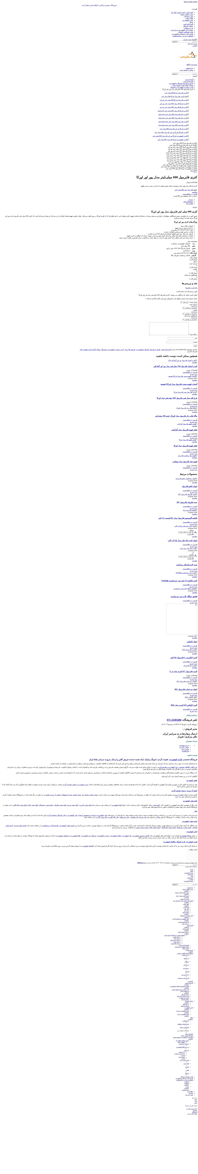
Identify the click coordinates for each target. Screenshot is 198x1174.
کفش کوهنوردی (191, 780)
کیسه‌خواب (190, 878)
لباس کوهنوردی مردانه (182, 1011)
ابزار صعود (182, 1052)
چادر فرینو (143, 817)
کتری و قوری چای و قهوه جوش (180, 989)
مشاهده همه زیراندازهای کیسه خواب (174, 935)
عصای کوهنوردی (188, 881)
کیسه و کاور (185, 912)
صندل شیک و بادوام (91, 795)
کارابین (183, 1055)
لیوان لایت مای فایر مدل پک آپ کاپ (182, 540)
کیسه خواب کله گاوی (168, 827)
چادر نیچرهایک (124, 817)
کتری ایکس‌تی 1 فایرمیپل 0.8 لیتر (183, 657)
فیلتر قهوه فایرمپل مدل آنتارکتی (184, 430)
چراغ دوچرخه (185, 975)
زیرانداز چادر (185, 924)
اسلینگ (187, 1073)
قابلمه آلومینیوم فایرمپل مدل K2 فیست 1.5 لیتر (177, 518)
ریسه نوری (186, 968)
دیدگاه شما (193, 334)
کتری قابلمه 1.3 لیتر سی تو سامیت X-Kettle (179, 581)
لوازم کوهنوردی (175, 759)
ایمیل (195, 342)
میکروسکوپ (185, 1090)
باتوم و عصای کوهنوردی (182, 1040)
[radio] (186, 530)
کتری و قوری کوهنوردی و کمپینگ (112, 349)
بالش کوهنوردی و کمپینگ (182, 947)
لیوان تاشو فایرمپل (189, 486)
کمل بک (186, 909)
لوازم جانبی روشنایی (183, 978)
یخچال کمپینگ (185, 999)
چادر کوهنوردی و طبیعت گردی (180, 919)
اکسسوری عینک (184, 1027)
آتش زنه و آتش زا (184, 998)
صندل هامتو (77, 795)
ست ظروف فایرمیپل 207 (187, 502)
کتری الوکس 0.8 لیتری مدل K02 (184, 705)
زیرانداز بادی (177, 938)
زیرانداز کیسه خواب (183, 932)
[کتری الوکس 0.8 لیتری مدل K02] (191, 697)
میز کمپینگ (186, 1004)
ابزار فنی (186, 1050)
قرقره (183, 1058)
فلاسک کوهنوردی (169, 842)
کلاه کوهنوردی (75, 836)
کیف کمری (186, 907)
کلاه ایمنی (186, 1063)
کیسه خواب (185, 929)
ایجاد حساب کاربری (191, 1109)
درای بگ (186, 910)
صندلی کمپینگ (185, 1006)
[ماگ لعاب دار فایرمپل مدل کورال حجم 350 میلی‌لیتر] (186, 408)
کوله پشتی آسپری (85, 805)
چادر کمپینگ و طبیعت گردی (56, 815)
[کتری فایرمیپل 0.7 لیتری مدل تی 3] (190, 665)
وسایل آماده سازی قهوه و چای (90, 349)
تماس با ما (185, 749)
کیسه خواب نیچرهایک (184, 827)
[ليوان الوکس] (181, 634)
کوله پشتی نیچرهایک (46, 805)
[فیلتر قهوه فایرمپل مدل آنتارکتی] (187, 424)
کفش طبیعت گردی (69, 784)
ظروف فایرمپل (130, 349)
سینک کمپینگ (185, 994)
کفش (191, 871)
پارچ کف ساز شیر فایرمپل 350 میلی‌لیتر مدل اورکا (177, 398)
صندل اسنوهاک (67, 795)
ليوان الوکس (192, 642)
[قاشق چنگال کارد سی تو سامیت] (185, 588)
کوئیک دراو (182, 1057)
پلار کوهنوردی (126, 836)
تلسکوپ (186, 1083)
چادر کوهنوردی (72, 815)
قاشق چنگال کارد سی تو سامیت (184, 596)
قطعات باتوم (181, 1042)
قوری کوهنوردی (191, 842)
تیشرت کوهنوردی (103, 836)
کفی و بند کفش (184, 899)
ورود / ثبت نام (189, 1095)
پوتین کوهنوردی (82, 784)
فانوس (187, 971)
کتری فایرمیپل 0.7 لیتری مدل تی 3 (183, 671)
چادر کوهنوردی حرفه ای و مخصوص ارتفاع (92, 815)
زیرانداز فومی (177, 937)
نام (196, 338)
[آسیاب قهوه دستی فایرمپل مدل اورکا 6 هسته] (182, 376)
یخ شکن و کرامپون (184, 1044)
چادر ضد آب (160, 817)
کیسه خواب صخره (142, 827)
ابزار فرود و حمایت (179, 1053)
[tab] (190, 199)
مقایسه (191, 1093)
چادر (195, 811)
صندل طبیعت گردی (178, 791)
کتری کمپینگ (181, 842)
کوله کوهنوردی (116, 805)
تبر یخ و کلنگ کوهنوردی (182, 1047)
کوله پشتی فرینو (72, 805)
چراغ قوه (186, 958)
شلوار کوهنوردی (115, 836)
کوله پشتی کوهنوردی (190, 801)
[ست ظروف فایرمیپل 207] (187, 494)
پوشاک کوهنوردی (185, 836)
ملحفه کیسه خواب (184, 945)
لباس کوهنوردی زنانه (183, 1014)
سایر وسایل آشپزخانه (183, 996)
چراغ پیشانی (185, 955)
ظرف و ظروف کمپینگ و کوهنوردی (148, 349)
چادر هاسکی (134, 817)
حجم (195, 190)
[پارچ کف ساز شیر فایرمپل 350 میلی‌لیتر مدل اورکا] (185, 392)
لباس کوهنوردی (191, 832)
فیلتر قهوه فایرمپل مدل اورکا (185, 446)
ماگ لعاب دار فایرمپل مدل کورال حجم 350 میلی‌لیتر (176, 416)
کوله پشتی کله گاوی (20, 805)
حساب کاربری (184, 747)
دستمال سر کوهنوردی (88, 836)
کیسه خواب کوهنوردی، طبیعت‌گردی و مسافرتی (58, 825)
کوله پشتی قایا (33, 805)
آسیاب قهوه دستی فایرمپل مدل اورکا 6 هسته (179, 384)
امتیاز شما (193, 302)
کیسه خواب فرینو (20, 825)
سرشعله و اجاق (184, 991)
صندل (191, 869)
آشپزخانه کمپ (166, 349)
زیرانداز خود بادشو (175, 940)
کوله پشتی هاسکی (60, 805)
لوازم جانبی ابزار (184, 1060)
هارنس (187, 1067)
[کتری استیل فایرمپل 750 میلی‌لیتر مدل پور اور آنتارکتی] (182, 360)
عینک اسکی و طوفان (183, 1024)
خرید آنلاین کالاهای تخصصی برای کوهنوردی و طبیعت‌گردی (177, 767)
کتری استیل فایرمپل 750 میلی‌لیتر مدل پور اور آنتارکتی (175, 366)
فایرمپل (195, 172)
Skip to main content (190, 2)
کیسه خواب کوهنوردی (189, 821)
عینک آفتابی (185, 1021)
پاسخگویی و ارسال (190, 316)
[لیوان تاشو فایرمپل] (186, 478)
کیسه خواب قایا (155, 827)
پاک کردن (190, 534)
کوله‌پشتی (190, 874)
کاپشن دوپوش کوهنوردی (140, 836)
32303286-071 (174, 720)
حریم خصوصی (184, 745)
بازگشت (186, 891)
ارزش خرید (193, 304)
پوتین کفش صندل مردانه (182, 892)
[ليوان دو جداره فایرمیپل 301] (187, 681)
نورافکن (186, 961)
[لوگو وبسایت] (190, 39)
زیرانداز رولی (177, 942)
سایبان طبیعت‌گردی (183, 922)
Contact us (185, 751)
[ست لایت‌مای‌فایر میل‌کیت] (188, 548)
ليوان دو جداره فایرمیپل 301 (185, 689)
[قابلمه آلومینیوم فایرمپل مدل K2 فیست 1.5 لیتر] (190, 510)
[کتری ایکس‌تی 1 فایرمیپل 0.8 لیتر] (189, 650)
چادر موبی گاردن (101, 817)
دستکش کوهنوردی (62, 836)
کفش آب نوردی (192, 791)
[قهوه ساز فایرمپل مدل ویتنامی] (187, 455)
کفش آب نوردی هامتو (52, 795)
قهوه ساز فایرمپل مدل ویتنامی (184, 461)
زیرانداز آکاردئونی (176, 943)
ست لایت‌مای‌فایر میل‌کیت (186, 565)
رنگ (195, 532)
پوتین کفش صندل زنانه (182, 896)
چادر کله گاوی (114, 817)
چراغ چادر (186, 965)
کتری (102, 216)
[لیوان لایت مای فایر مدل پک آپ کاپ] (185, 526)
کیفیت (195, 310)
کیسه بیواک (185, 948)
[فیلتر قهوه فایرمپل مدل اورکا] (188, 440)
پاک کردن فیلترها (191, 288)
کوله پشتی (156, 805)
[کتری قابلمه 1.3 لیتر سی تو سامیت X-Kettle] (186, 573)
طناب (187, 1070)
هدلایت (191, 879)
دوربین (187, 1086)
